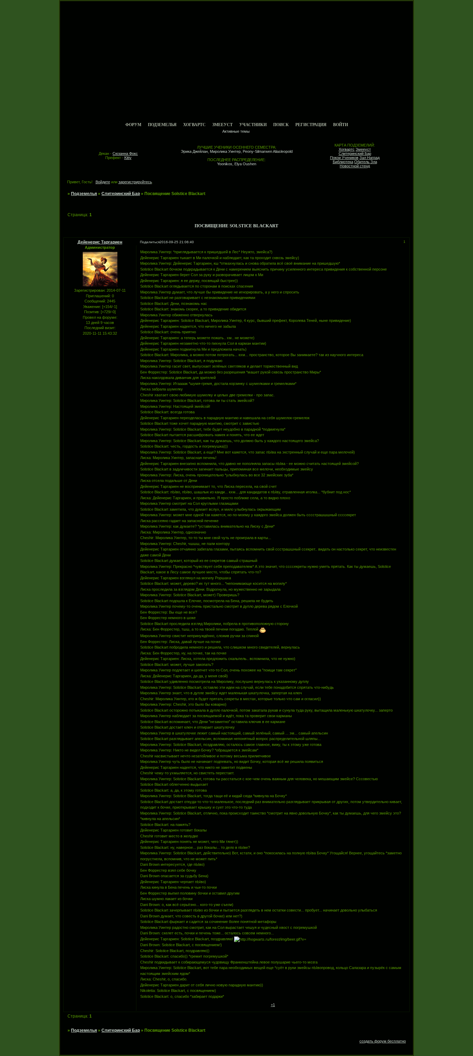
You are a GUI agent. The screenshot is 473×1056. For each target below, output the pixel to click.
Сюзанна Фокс (125, 153)
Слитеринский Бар (355, 153)
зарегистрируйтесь (135, 182)
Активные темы (236, 131)
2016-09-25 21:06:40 (177, 242)
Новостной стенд (355, 166)
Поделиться (150, 242)
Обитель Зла (365, 162)
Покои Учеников (344, 158)
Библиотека (343, 162)
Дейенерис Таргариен (100, 242)
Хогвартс (194, 124)
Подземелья (162, 124)
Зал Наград (369, 158)
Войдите (103, 182)
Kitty (128, 158)
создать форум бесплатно (382, 1041)
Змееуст (222, 124)
